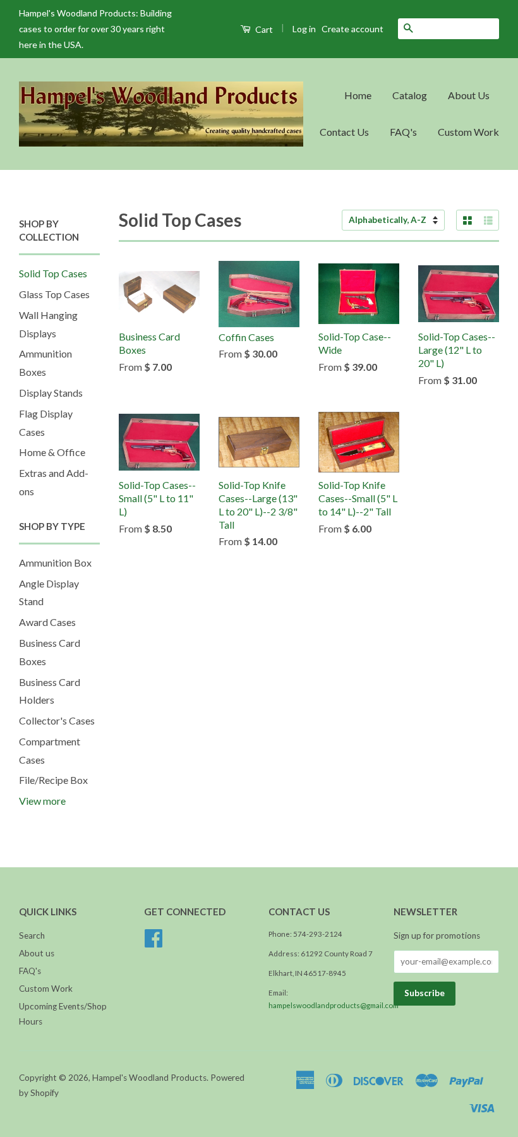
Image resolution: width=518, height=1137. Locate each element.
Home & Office (52, 452)
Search (32, 935)
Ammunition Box (55, 562)
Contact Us (344, 132)
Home (357, 95)
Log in (304, 28)
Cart (263, 29)
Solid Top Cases (53, 273)
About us (36, 953)
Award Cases (47, 622)
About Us (469, 95)
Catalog (409, 95)
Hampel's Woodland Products (149, 1078)
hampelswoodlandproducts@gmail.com (333, 1005)
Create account (352, 28)
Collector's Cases (57, 720)
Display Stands (51, 393)
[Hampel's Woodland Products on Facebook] (153, 942)
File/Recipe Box (53, 780)
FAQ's (403, 132)
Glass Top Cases (54, 294)
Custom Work (468, 132)
